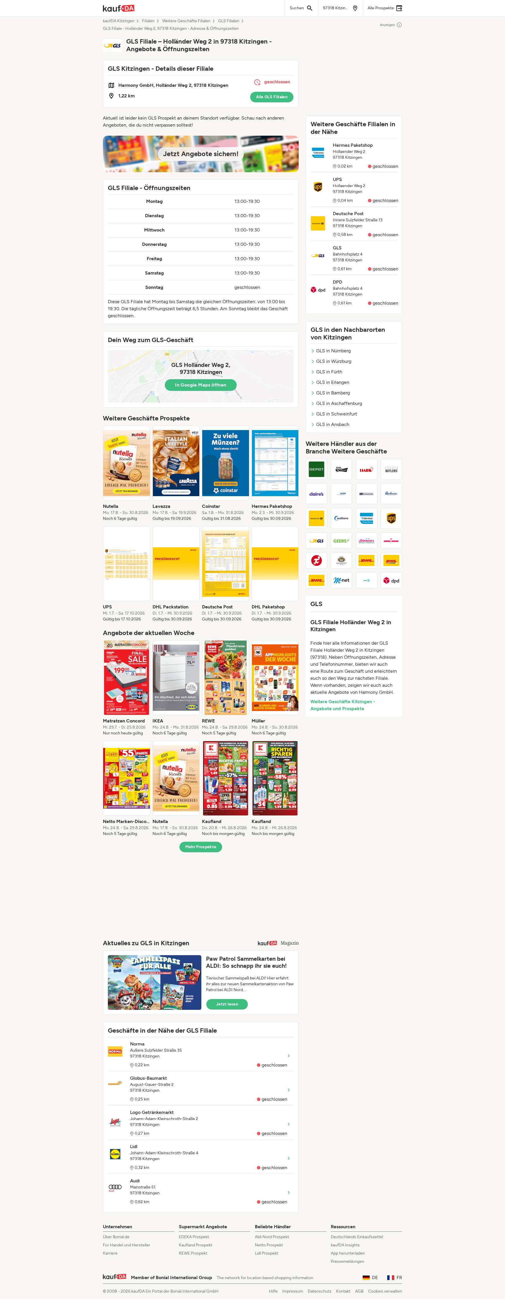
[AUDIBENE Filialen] (341, 518)
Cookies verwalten (385, 1291)
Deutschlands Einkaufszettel (357, 1236)
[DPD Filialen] (391, 580)
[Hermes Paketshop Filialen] (366, 518)
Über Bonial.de (116, 1236)
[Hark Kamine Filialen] (366, 469)
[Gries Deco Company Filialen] (316, 469)
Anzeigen (387, 25)
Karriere (110, 1253)
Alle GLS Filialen (272, 96)
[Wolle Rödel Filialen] (341, 469)
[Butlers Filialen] (391, 469)
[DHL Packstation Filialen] (391, 560)
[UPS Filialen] (391, 518)
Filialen (148, 21)
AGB (359, 1291)
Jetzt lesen (227, 1004)
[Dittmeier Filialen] (366, 540)
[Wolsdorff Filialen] (341, 560)
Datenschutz (319, 1291)
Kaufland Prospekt (195, 1245)
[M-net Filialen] (341, 580)
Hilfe (273, 1291)
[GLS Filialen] (316, 540)
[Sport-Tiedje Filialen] (316, 560)
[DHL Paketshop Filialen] (366, 560)
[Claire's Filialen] (316, 493)
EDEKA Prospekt (194, 1236)
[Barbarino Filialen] (391, 493)
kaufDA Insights (345, 1245)
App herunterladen (348, 1253)
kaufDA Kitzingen (118, 21)
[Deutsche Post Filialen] (316, 518)
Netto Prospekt (269, 1245)
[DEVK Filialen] (366, 580)
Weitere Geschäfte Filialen (186, 21)
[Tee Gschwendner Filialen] (366, 493)
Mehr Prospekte (201, 846)
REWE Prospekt (193, 1253)
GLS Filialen (228, 21)
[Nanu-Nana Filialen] (391, 540)
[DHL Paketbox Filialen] (316, 580)
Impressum (292, 1291)
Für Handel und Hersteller (126, 1245)
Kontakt (343, 1291)
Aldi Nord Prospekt (272, 1236)
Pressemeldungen (347, 1261)
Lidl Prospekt (266, 1253)
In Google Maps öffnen (200, 385)
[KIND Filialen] (341, 493)
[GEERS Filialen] (341, 540)
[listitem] (126, 474)
